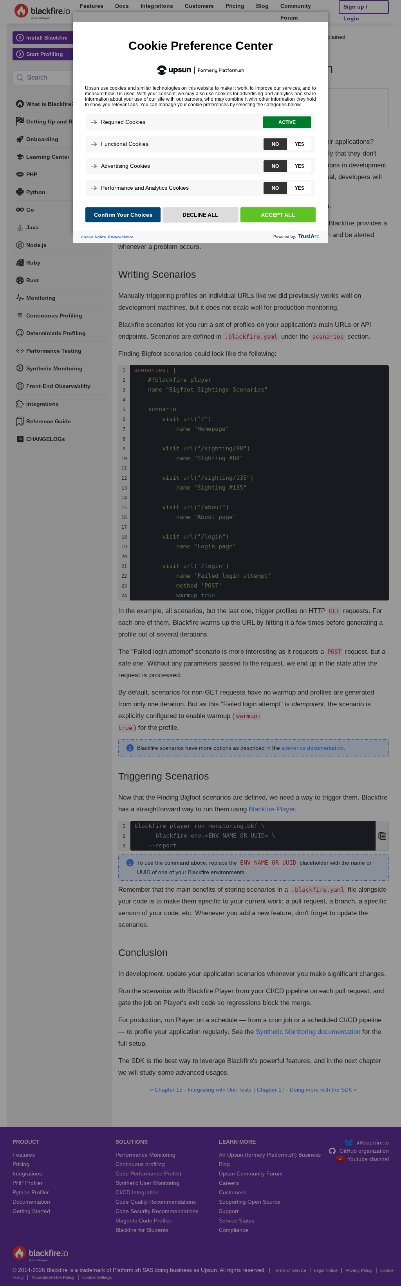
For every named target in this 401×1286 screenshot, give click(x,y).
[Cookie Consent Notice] (200, 132)
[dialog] (200, 122)
